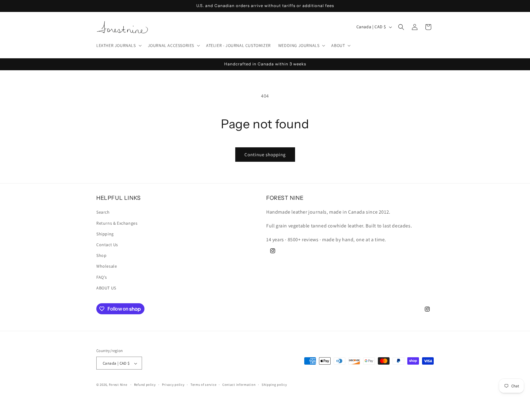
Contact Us (107, 244)
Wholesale (106, 266)
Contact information (238, 384)
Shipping (105, 234)
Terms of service (203, 384)
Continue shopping (265, 154)
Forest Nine (118, 385)
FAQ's (101, 277)
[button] (118, 45)
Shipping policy (274, 384)
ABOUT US (106, 288)
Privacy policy (173, 384)
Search (103, 212)
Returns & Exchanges (116, 223)
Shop (101, 255)
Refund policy (145, 384)
